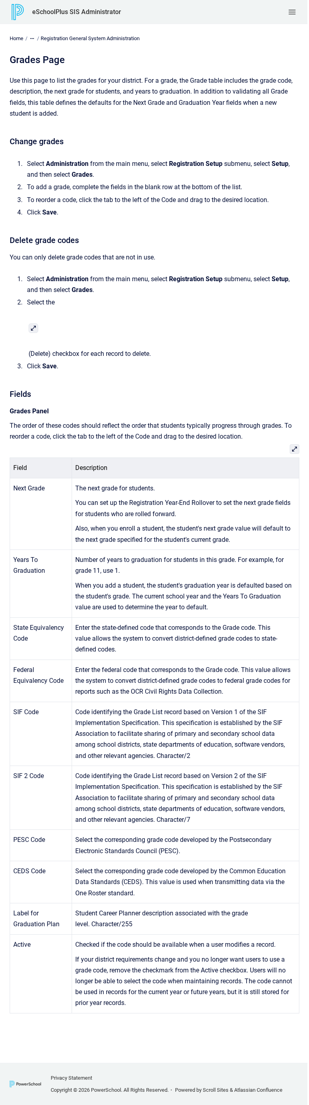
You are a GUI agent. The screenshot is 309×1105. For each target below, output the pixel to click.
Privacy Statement (71, 1078)
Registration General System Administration (90, 38)
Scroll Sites (216, 1090)
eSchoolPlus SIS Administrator (76, 12)
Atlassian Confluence (258, 1090)
